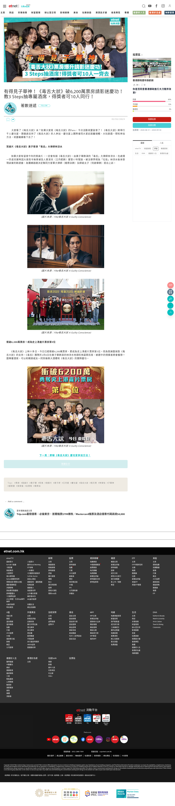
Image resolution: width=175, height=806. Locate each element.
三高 (8, 676)
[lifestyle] (32, 6)
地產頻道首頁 (116, 616)
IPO (70, 588)
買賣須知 (114, 636)
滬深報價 (9, 624)
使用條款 (97, 756)
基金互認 (72, 639)
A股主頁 (9, 616)
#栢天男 (93, 483)
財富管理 (35, 13)
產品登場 (72, 627)
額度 (8, 619)
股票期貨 (93, 567)
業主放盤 (114, 642)
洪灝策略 (9, 588)
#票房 (17, 483)
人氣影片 (30, 562)
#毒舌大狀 (83, 483)
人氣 (161, 143)
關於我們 (50, 756)
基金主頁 (72, 616)
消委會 (8, 696)
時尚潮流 (9, 607)
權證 (113, 558)
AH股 (71, 585)
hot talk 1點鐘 (11, 565)
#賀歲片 (24, 483)
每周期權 (93, 573)
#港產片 (48, 483)
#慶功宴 (74, 483)
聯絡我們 (78, 756)
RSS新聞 (125, 756)
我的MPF (93, 639)
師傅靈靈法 (10, 593)
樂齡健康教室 (11, 585)
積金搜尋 (93, 627)
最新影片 (9, 562)
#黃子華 (33, 483)
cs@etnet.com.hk (105, 752)
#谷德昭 (28, 486)
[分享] (13, 120)
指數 (71, 567)
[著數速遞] (10, 108)
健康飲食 (9, 670)
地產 (113, 613)
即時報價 (72, 565)
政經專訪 (9, 570)
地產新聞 (114, 633)
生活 (136, 153)
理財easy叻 (52, 593)
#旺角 (40, 483)
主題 (133, 567)
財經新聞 (147, 148)
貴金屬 (29, 633)
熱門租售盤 (115, 621)
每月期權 (93, 570)
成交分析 (114, 573)
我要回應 (152, 125)
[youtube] (149, 5)
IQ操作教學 (10, 604)
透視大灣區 (52, 590)
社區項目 (51, 670)
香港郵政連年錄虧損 (143, 81)
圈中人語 (51, 667)
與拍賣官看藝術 (12, 590)
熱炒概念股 (73, 582)
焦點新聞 (51, 567)
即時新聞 (51, 570)
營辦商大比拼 (95, 621)
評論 (155, 148)
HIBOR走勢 (31, 645)
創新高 (71, 576)
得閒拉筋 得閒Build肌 (14, 582)
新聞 (50, 558)
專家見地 (72, 630)
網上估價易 (115, 639)
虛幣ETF (51, 624)
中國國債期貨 (95, 565)
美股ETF (135, 582)
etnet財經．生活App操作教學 (15, 600)
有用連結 (116, 756)
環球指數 (156, 565)
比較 (133, 576)
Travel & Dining (158, 624)
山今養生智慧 (32, 593)
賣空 (71, 579)
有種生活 (30, 604)
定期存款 (30, 621)
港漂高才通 (101, 13)
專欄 (127, 13)
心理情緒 (9, 682)
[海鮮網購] (170, 292)
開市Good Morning (33, 565)
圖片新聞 (51, 576)
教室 (112, 585)
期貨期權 (94, 558)
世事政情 (22, 13)
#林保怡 (102, 483)
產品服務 (60, 756)
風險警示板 (10, 639)
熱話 (11, 13)
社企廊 (50, 673)
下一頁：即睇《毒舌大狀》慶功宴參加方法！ (65, 455)
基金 (71, 613)
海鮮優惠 (169, 13)
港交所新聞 (52, 585)
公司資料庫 (73, 590)
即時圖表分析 (95, 579)
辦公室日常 (50, 13)
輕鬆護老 (9, 679)
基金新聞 (72, 619)
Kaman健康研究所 (12, 579)
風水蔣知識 (10, 576)
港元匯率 (30, 627)
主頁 (3, 13)
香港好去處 (155, 13)
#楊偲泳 (37, 486)
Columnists (157, 627)
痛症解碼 (9, 673)
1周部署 (9, 567)
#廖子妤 (57, 483)
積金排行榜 (94, 633)
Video (50, 676)
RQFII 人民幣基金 (75, 636)
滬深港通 (9, 621)
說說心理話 (31, 579)
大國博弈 (9, 573)
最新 (142, 143)
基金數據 (72, 633)
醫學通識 (9, 662)
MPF (92, 613)
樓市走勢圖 (115, 630)
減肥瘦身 (9, 687)
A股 (8, 613)
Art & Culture (157, 621)
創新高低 (156, 582)
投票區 (72, 658)
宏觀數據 (156, 567)
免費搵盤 (114, 645)
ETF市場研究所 (137, 565)
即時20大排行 (116, 576)
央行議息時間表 (33, 642)
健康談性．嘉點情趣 (34, 582)
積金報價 (93, 624)
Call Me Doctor (32, 576)
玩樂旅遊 (86, 13)
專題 (50, 662)
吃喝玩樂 (30, 585)
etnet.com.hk (14, 551)
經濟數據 (30, 636)
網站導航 (106, 756)
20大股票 (72, 573)
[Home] (13, 6)
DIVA (143, 153)
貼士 (50, 582)
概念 (154, 576)
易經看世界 (31, 590)
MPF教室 (93, 636)
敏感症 (8, 685)
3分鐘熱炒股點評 (33, 573)
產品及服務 (31, 607)
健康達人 (30, 588)
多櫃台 (71, 593)
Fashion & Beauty (158, 616)
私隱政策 (88, 756)
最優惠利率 (31, 647)
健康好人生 (139, 13)
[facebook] (156, 5)
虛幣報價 (51, 621)
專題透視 (164, 148)
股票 (71, 558)
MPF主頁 (93, 616)
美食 (76, 13)
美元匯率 (30, 630)
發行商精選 (115, 579)
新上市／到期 (116, 582)
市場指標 (30, 639)
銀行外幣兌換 (32, 624)
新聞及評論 (94, 576)
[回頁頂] (170, 312)
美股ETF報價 (136, 585)
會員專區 (115, 13)
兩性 (8, 690)
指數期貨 (93, 562)
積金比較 (93, 630)
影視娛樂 (64, 13)
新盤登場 (114, 619)
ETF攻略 (30, 567)
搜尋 (50, 588)
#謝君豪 (11, 486)
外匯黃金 (31, 613)
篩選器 (134, 573)
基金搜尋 (72, 624)
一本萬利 (30, 570)
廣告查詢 (69, 756)
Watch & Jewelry (158, 619)
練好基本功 (31, 596)
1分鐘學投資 (11, 596)
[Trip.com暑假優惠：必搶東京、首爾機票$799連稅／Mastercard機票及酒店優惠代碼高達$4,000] (10, 513)
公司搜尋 (9, 647)
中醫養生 (9, 664)
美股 (155, 558)
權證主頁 (114, 562)
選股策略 (156, 585)
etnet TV (138, 148)
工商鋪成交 (115, 627)
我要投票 (152, 119)
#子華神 (110, 483)
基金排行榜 (73, 621)
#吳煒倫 (20, 486)
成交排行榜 (115, 624)
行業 (71, 570)
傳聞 (50, 579)
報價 (133, 570)
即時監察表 (94, 582)
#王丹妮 (65, 483)
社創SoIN (52, 658)
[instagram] (163, 5)
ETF (133, 558)
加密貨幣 (52, 613)
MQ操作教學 (31, 599)
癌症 (8, 667)
